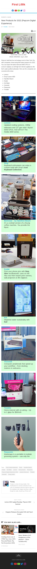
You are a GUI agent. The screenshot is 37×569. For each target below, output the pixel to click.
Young (5, 26)
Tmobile (7, 408)
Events (3, 17)
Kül (5, 318)
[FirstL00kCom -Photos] (13, 10)
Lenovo (7, 123)
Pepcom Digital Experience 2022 (10, 472)
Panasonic (8, 452)
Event (20, 467)
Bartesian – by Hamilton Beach (17, 221)
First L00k (18, 4)
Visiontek (8, 362)
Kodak (7, 269)
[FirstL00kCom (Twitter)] (21, 10)
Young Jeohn (11, 474)
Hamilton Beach (28, 467)
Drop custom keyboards (12, 467)
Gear (9, 17)
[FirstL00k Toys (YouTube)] (18, 10)
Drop (6, 163)
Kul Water (9, 469)
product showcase (24, 472)
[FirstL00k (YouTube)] (16, 10)
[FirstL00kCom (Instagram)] (24, 10)
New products (22, 469)
